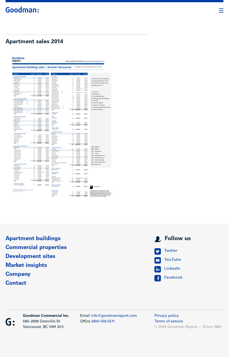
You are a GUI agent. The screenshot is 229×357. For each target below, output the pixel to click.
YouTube (172, 260)
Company (18, 275)
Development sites (30, 257)
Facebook (173, 278)
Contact (16, 283)
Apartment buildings (33, 239)
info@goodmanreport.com (114, 316)
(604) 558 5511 (103, 322)
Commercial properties (36, 248)
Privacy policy (166, 316)
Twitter (170, 251)
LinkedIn (172, 269)
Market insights (26, 266)
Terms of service (168, 322)
